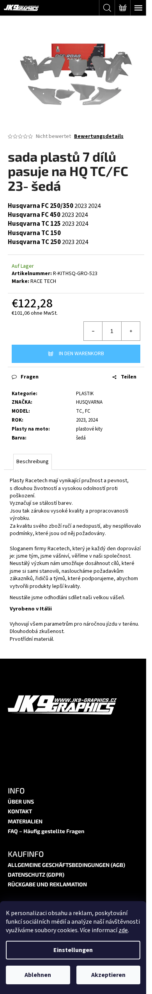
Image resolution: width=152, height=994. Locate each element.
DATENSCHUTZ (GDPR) (36, 874)
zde (123, 930)
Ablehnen (38, 975)
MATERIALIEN (25, 821)
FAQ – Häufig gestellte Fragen (46, 831)
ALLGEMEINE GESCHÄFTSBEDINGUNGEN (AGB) (66, 865)
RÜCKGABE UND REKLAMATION (47, 884)
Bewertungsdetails (99, 136)
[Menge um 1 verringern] (93, 331)
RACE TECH (43, 281)
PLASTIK (85, 393)
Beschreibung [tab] (32, 462)
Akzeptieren (108, 975)
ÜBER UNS (21, 801)
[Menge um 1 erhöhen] (130, 331)
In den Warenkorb (81, 353)
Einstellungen (73, 950)
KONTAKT (20, 811)
